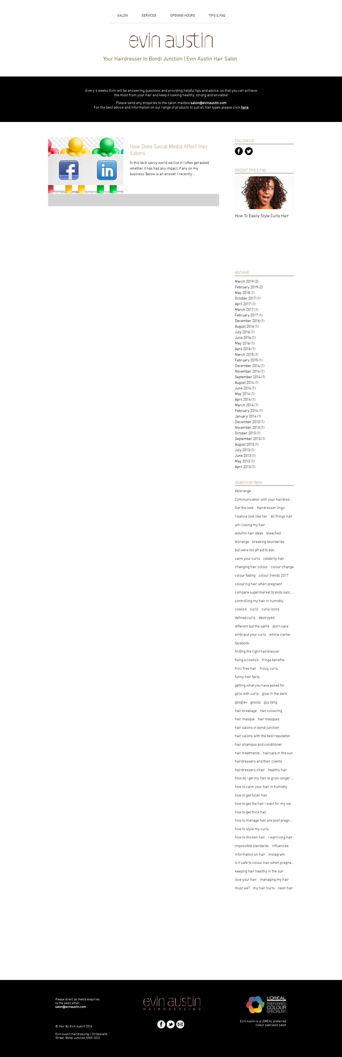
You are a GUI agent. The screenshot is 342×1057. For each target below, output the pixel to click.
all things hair (282, 516)
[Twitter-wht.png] (171, 1024)
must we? (242, 888)
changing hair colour (251, 567)
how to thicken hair (250, 837)
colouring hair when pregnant (258, 584)
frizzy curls (269, 669)
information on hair (250, 854)
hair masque (245, 719)
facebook (242, 643)
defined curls (245, 618)
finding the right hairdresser (257, 651)
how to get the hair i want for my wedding (264, 804)
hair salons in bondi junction (257, 728)
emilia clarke (279, 635)
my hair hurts (264, 888)
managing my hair (274, 880)
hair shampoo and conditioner (258, 744)
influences (280, 846)
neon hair (285, 888)
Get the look (244, 508)
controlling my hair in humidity (259, 601)
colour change (282, 567)
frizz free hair (245, 669)
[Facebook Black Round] (239, 151)
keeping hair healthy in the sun (259, 871)
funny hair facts (247, 677)
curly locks (270, 609)
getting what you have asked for (260, 685)
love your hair (246, 880)
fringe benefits (273, 660)
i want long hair (280, 837)
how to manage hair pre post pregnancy (264, 820)
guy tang (270, 702)
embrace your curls (250, 635)
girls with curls (247, 694)
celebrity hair (273, 559)
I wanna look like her (251, 516)
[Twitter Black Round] (249, 151)
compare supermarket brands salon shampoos (264, 592)
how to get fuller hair (251, 795)
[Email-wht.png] (180, 1024)
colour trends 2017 (273, 575)
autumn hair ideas (249, 533)
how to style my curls (252, 829)
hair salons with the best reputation (262, 736)
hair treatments (247, 753)
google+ (241, 702)
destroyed (266, 618)
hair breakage (246, 711)
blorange (242, 542)
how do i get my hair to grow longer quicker (264, 778)
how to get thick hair (251, 812)
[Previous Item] (243, 193)
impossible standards (252, 846)
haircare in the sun (278, 753)
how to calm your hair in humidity (261, 787)
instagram (277, 854)
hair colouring (271, 711)
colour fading (245, 575)
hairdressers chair (250, 770)
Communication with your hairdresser (264, 499)
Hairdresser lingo (271, 508)
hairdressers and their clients (258, 761)
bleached (273, 533)
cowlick (241, 609)
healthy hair (277, 770)
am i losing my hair (250, 525)
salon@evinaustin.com (209, 103)
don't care (280, 626)
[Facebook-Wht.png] (161, 1024)
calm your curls (247, 559)
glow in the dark (274, 694)
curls (254, 609)
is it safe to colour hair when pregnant (264, 863)
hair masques (268, 719)
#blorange (243, 491)
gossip (255, 702)
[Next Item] (285, 193)
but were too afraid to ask (254, 550)
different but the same (252, 626)
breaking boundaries (268, 542)
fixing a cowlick (247, 660)
